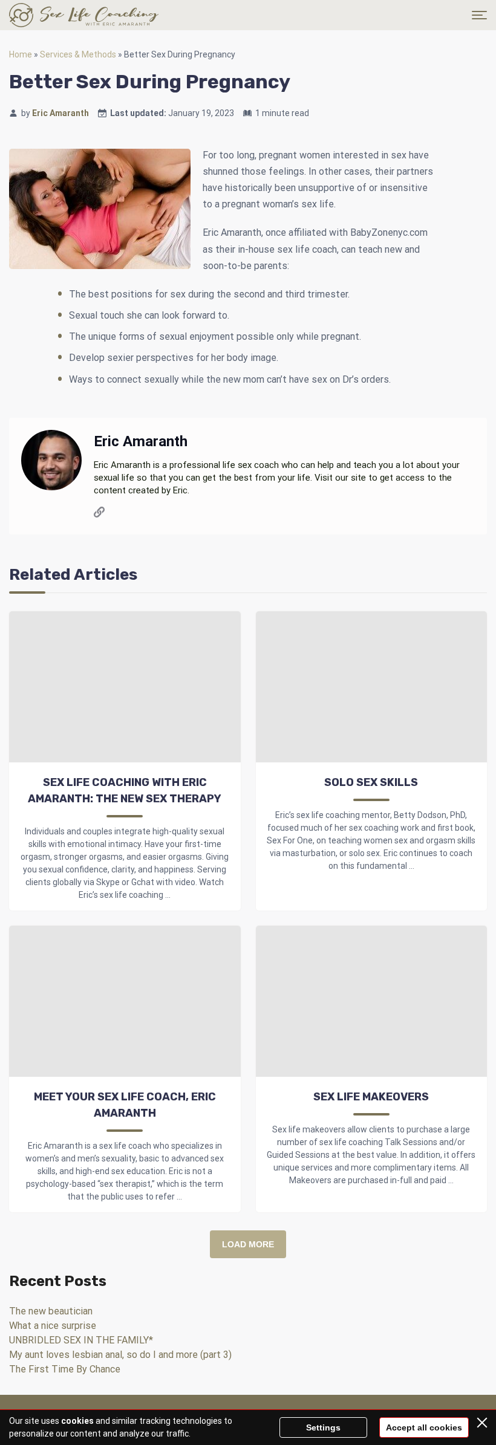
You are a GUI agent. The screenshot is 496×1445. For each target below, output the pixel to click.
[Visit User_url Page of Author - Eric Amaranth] (99, 514)
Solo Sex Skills (371, 782)
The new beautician (51, 1311)
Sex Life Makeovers (371, 1096)
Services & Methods (78, 54)
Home (20, 54)
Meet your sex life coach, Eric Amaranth (125, 1105)
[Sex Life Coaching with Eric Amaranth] (83, 15)
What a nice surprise (52, 1325)
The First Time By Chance (64, 1369)
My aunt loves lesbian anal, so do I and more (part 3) (120, 1354)
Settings (323, 1427)
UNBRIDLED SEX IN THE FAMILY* (81, 1340)
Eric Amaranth (60, 113)
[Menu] (479, 15)
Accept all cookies (424, 1427)
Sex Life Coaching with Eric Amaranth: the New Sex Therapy (124, 790)
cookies (77, 1421)
